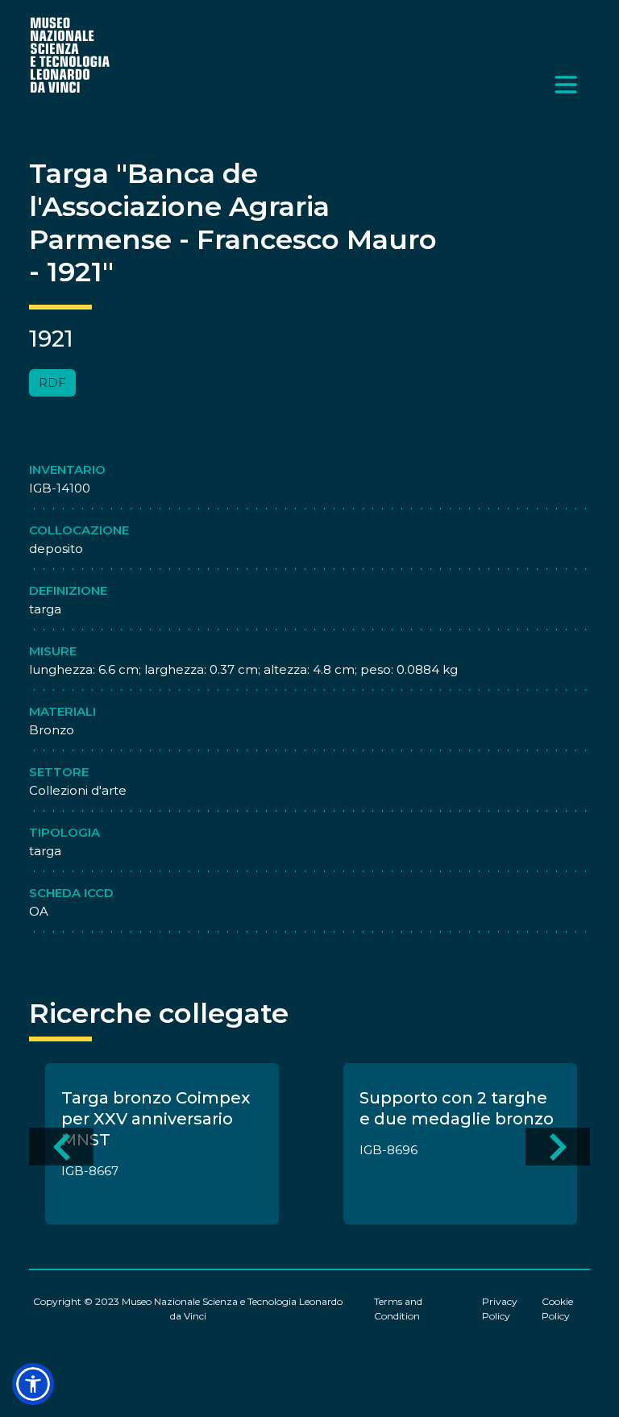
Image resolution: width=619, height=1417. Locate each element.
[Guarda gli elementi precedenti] (61, 1147)
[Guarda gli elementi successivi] (558, 1147)
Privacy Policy (499, 1308)
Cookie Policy (557, 1308)
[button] (33, 1384)
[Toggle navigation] (566, 84)
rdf (52, 382)
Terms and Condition (398, 1308)
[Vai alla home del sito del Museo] (71, 54)
